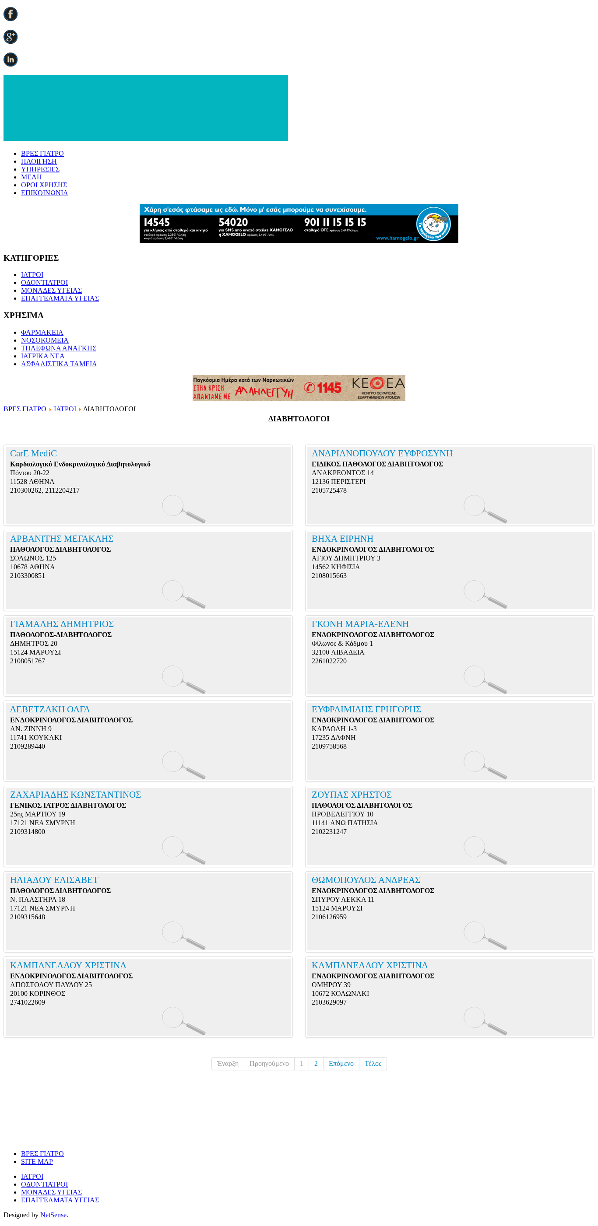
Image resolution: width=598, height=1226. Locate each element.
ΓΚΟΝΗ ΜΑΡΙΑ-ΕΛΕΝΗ (360, 624)
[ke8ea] (299, 399)
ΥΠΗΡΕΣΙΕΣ (40, 169)
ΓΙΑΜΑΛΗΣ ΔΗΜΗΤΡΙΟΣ (62, 624)
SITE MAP (37, 1161)
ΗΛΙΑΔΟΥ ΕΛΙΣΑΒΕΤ (54, 880)
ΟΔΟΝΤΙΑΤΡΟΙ (44, 282)
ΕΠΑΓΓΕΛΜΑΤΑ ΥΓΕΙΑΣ (60, 298)
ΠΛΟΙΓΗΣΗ (39, 161)
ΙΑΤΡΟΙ (32, 274)
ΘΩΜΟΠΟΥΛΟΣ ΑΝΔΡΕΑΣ (366, 880)
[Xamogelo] (299, 241)
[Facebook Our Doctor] (11, 18)
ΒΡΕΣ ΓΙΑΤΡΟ (42, 153)
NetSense (53, 1215)
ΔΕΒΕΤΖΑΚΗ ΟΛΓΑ (50, 709)
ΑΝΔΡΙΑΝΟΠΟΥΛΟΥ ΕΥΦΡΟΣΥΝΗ (382, 453)
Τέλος (373, 1063)
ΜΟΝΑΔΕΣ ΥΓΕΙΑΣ (51, 290)
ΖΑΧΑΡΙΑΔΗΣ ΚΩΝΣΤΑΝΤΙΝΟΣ (75, 794)
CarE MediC (34, 453)
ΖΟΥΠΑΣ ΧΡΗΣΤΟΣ (352, 794)
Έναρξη (228, 1063)
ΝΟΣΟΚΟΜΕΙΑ (45, 340)
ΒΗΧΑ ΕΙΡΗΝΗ (342, 538)
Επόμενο (341, 1063)
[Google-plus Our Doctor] (11, 41)
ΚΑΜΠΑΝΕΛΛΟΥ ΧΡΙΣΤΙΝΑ (68, 965)
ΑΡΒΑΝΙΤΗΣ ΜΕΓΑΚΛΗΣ (61, 538)
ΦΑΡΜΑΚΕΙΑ (42, 332)
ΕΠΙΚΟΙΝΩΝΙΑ (44, 192)
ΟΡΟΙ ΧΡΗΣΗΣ (44, 185)
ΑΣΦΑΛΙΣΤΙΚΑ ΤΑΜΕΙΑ (59, 364)
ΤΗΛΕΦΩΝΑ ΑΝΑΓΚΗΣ (58, 348)
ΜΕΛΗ (31, 177)
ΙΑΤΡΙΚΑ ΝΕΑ (43, 356)
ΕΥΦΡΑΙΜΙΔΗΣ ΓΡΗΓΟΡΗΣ (366, 709)
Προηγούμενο (269, 1063)
